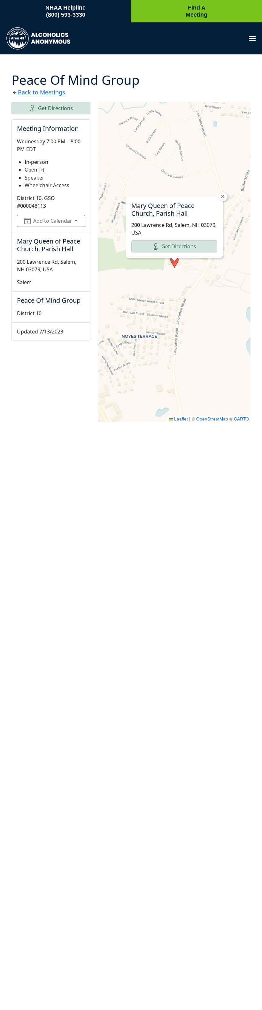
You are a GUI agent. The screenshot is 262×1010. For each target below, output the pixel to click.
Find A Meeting (196, 11)
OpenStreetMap (212, 419)
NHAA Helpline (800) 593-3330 (65, 11)
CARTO (241, 419)
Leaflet (180, 419)
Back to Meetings (41, 92)
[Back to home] (38, 38)
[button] (252, 38)
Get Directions (55, 108)
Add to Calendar (52, 220)
